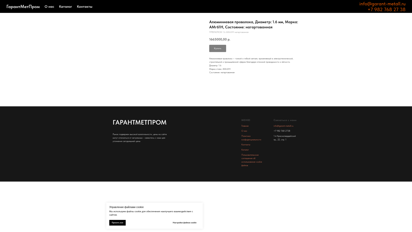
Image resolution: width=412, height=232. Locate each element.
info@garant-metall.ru (382, 3)
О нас (49, 6)
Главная (244, 126)
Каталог (65, 6)
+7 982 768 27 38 (387, 9)
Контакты (84, 6)
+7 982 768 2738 (282, 131)
